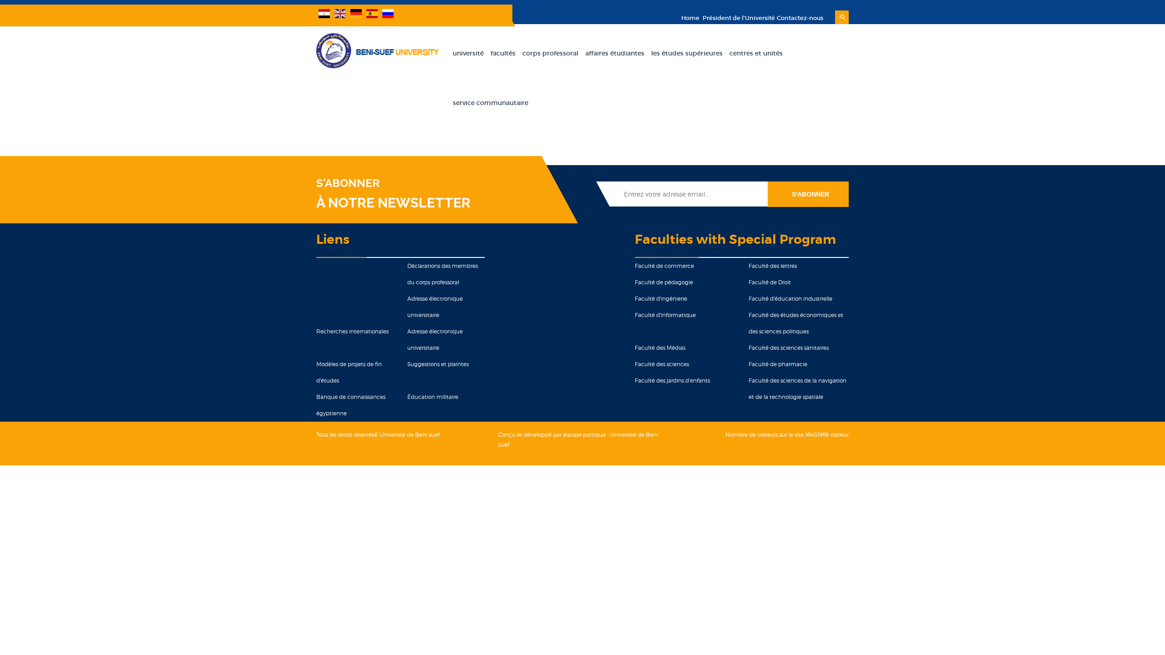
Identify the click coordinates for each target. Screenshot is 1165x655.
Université (468, 53)
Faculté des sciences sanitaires (789, 347)
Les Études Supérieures (687, 53)
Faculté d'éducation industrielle (790, 298)
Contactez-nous (800, 18)
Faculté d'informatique (665, 315)
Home (690, 18)
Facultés (503, 53)
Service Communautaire (490, 103)
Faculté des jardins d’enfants (672, 380)
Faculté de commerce (664, 265)
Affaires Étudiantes (614, 53)
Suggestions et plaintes (438, 364)
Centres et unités (756, 53)
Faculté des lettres (773, 265)
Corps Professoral (550, 53)
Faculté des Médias (660, 347)
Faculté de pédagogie (664, 282)
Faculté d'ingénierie (661, 298)
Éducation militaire (432, 396)
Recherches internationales (352, 331)
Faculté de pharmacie (778, 364)
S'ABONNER (348, 183)
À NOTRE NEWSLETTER (393, 203)
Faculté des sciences (662, 364)
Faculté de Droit (770, 282)
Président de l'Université (738, 18)
